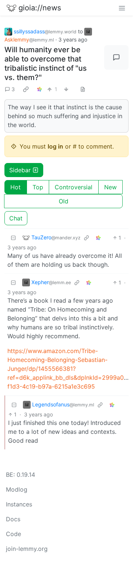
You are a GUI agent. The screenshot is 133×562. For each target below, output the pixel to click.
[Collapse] (13, 237)
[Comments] (116, 57)
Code (13, 534)
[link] (26, 89)
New (110, 187)
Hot (15, 187)
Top (38, 187)
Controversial (73, 187)
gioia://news (39, 7)
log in (55, 146)
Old (63, 201)
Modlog (16, 489)
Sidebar (20, 170)
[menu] (122, 7)
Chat (16, 218)
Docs (13, 519)
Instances (19, 504)
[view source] (83, 89)
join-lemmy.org (27, 548)
